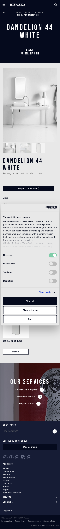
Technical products (12, 493)
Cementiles (8, 472)
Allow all (30, 301)
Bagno (38, 12)
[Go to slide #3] (38, 148)
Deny (30, 319)
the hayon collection (28, 15)
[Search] (56, 4)
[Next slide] (53, 105)
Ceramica (7, 484)
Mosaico (7, 469)
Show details (45, 292)
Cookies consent (34, 521)
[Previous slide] (7, 105)
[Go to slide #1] (9, 148)
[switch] (53, 264)
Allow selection (30, 310)
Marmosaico (9, 478)
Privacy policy (6, 521)
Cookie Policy (20, 521)
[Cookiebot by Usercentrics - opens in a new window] (44, 207)
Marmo (6, 475)
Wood (6, 481)
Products (28, 12)
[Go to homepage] (20, 4)
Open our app (30, 447)
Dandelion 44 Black (12, 341)
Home (18, 12)
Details (15, 352)
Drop (42, 526)
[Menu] (2, 4)
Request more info (27, 189)
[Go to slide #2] (24, 148)
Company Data (49, 521)
